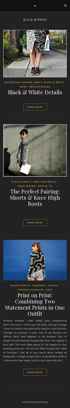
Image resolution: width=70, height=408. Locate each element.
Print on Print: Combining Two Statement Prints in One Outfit (35, 304)
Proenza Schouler (31, 289)
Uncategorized (39, 86)
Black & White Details (35, 92)
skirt (23, 86)
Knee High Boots (44, 181)
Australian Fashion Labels (23, 82)
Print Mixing (27, 186)
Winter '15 (45, 186)
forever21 (39, 285)
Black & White (54, 82)
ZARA (49, 289)
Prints (53, 285)
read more (35, 107)
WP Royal (42, 402)
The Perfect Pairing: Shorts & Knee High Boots (35, 197)
